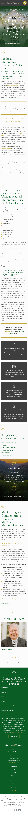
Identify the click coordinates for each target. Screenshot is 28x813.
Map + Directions (14, 762)
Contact (14, 784)
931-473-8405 (13, 752)
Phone (3, 696)
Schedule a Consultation (12, 43)
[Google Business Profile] (16, 790)
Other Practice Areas (14, 778)
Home (14, 769)
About (14, 772)
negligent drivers (6, 148)
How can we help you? (7, 710)
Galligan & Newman (13, 85)
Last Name (4, 692)
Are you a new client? (7, 705)
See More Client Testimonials (12, 496)
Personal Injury (14, 775)
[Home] (13, 3)
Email (3, 701)
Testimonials (14, 781)
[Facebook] (12, 790)
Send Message (14, 736)
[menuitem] (6, 806)
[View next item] (16, 490)
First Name (4, 687)
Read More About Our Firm (13, 663)
